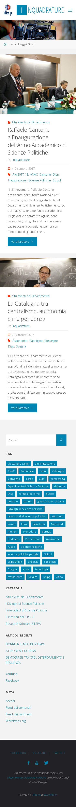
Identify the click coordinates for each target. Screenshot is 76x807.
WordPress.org (16, 721)
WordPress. (51, 795)
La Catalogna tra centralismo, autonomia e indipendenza (37, 311)
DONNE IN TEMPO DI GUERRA (25, 644)
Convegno (51, 341)
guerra (28, 501)
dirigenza (59, 486)
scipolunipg (15, 561)
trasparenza (15, 577)
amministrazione (45, 463)
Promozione (32, 539)
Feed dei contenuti (18, 708)
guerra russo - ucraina (50, 501)
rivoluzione (53, 539)
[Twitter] (46, 763)
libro (24, 524)
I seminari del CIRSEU (20, 617)
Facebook (12, 680)
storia (26, 569)
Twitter (59, 752)
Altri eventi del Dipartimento (30, 122)
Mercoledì (57, 524)
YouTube (11, 674)
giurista (50, 494)
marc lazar (39, 524)
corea (29, 479)
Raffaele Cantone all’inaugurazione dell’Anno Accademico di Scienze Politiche (37, 141)
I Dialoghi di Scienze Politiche (25, 604)
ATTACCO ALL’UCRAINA (21, 651)
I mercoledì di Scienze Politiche (26, 610)
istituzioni (57, 516)
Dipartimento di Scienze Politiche (28, 486)
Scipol (57, 180)
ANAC (34, 174)
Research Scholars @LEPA (23, 624)
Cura (42, 479)
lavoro (11, 524)
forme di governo (29, 494)
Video (59, 577)
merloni (12, 531)
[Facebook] (28, 763)
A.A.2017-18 (20, 174)
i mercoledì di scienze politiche (27, 516)
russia (11, 547)
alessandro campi (18, 463)
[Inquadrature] (8, 10)
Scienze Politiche (40, 180)
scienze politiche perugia (23, 554)
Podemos (13, 539)
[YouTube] (37, 763)
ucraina (32, 577)
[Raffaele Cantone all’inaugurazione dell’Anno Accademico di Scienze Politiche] (38, 84)
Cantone (45, 174)
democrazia (57, 479)
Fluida (37, 795)
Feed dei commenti (19, 714)
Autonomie (20, 341)
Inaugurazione (17, 180)
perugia (46, 531)
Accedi (10, 701)
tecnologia (41, 569)
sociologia (50, 561)
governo (13, 501)
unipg (46, 577)
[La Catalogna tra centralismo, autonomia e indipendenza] (38, 272)
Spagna (21, 346)
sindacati (33, 561)
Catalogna (36, 341)
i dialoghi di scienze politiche (25, 509)
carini (43, 471)
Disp (56, 174)
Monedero (29, 531)
